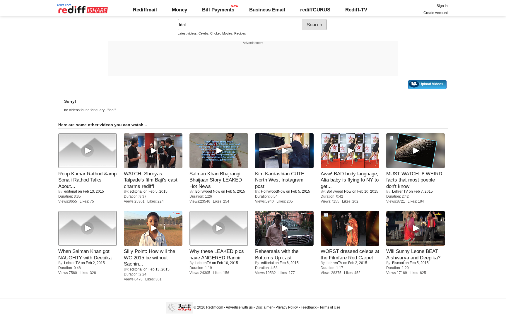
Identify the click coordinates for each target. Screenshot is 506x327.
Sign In (442, 6)
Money (179, 9)
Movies (227, 33)
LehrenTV (400, 191)
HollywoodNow (273, 191)
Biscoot (398, 263)
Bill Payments (218, 9)
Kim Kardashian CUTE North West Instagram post (279, 180)
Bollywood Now (207, 191)
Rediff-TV (356, 9)
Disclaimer (264, 307)
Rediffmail (145, 9)
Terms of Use (329, 307)
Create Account (435, 13)
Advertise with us (239, 307)
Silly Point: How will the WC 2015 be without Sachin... (149, 257)
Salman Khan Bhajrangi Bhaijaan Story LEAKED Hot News (215, 180)
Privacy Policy (287, 307)
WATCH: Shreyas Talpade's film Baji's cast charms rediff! (150, 180)
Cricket (215, 33)
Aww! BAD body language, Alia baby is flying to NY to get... (350, 180)
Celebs (203, 33)
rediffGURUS (315, 9)
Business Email (267, 9)
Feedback (309, 307)
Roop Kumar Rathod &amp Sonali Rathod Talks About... (87, 180)
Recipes (240, 33)
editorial (70, 191)
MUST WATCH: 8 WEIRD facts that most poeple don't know (414, 180)
